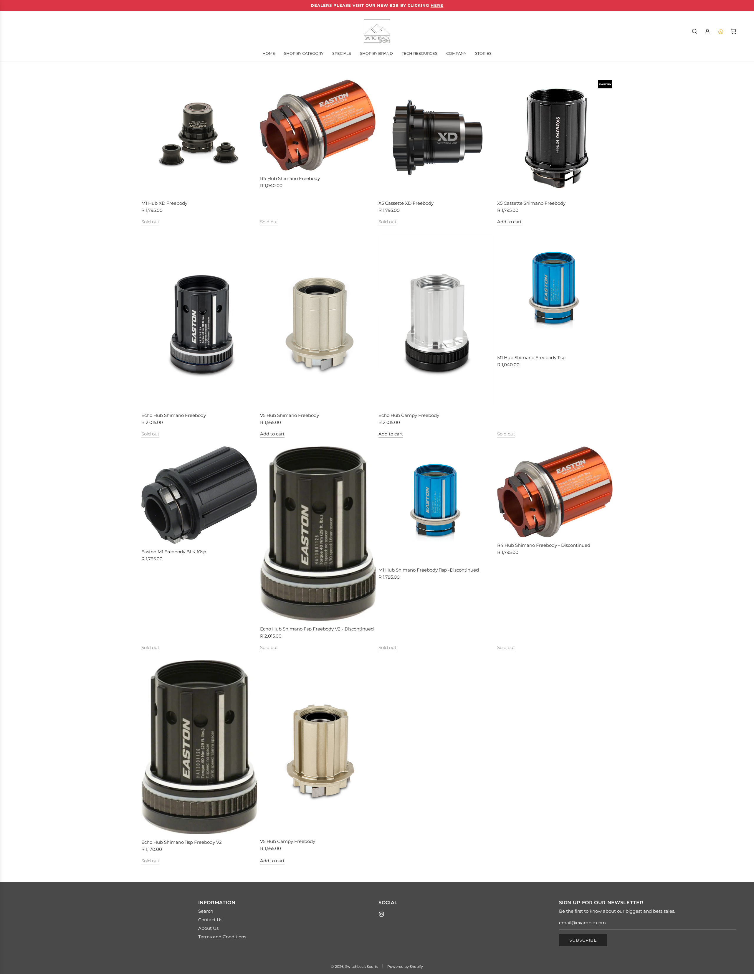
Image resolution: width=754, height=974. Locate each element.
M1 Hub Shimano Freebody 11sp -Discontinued (428, 570)
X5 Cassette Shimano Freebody (531, 203)
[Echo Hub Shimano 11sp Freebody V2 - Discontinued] (318, 533)
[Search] (694, 31)
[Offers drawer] (720, 31)
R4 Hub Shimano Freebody (290, 178)
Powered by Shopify (405, 966)
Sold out (150, 221)
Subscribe (583, 940)
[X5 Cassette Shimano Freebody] (555, 137)
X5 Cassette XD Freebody (406, 203)
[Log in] (707, 31)
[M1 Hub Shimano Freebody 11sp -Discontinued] (436, 504)
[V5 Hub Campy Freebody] (318, 746)
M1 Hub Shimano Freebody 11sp (531, 357)
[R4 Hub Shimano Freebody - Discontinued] (555, 491)
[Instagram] (381, 914)
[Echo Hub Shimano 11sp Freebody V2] (199, 747)
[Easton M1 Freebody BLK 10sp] (199, 495)
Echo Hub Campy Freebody (408, 415)
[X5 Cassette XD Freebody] (436, 137)
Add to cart (509, 221)
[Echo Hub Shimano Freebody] (199, 321)
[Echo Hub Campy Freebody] (436, 321)
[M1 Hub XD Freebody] (199, 137)
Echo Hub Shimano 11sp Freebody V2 (181, 842)
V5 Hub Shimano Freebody (289, 415)
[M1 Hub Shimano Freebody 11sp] (555, 292)
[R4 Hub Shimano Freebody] (318, 125)
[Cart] (733, 31)
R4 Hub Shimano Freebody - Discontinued (543, 545)
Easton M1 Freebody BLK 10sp (173, 551)
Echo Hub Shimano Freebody (173, 415)
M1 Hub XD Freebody (164, 203)
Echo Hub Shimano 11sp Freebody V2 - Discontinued (317, 629)
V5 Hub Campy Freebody (287, 841)
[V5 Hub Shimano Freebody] (318, 321)
